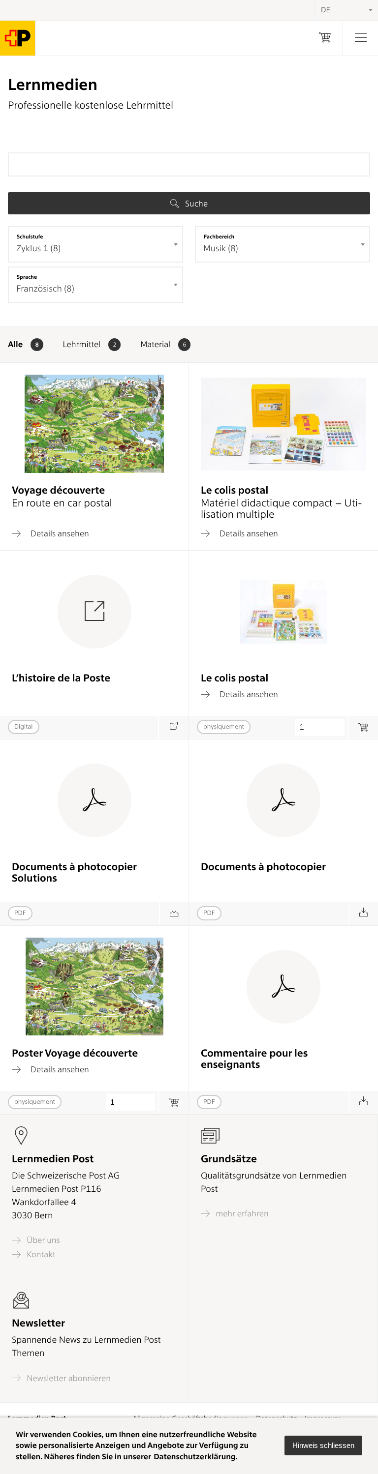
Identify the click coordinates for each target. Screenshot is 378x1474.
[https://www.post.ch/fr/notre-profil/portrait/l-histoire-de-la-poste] (173, 727)
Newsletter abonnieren (68, 1378)
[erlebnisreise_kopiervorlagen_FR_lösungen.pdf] (174, 913)
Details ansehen (59, 533)
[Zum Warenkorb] (173, 1102)
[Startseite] (17, 38)
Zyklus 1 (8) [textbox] (38, 248)
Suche (195, 203)
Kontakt (40, 1254)
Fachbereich (219, 236)
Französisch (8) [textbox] (45, 289)
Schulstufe (30, 236)
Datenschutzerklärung (195, 1456)
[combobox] (95, 244)
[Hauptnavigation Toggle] (360, 38)
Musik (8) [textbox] (220, 248)
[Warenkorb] (325, 38)
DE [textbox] (325, 9)
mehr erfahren (241, 1213)
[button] (323, 1445)
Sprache (27, 276)
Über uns (42, 1240)
